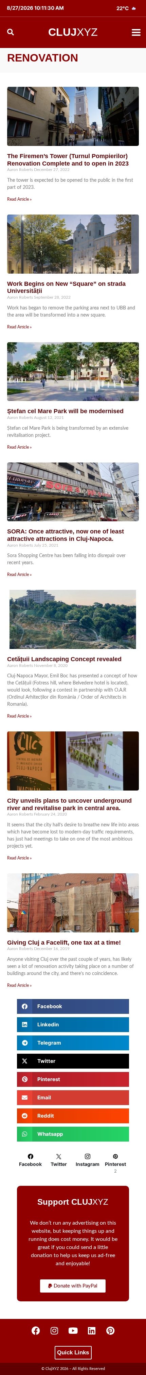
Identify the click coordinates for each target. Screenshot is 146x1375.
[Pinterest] (110, 1330)
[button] (136, 32)
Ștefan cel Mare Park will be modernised (65, 411)
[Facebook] (35, 1330)
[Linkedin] (91, 1330)
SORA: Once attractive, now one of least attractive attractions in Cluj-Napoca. (65, 535)
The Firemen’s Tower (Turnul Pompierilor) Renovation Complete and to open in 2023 (68, 160)
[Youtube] (73, 1330)
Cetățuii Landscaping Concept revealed (64, 659)
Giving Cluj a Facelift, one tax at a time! (64, 942)
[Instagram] (54, 1330)
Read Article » (19, 199)
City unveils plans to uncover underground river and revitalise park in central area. (69, 804)
